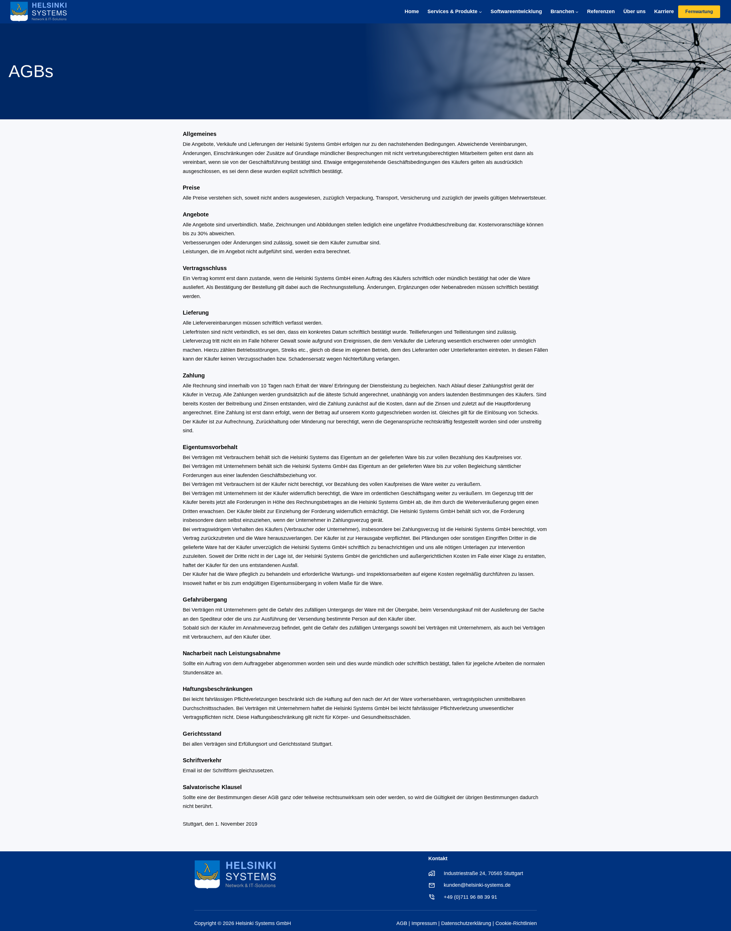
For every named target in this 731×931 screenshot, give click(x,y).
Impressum (424, 923)
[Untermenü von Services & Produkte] (480, 11)
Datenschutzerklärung (466, 923)
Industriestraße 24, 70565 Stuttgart (483, 873)
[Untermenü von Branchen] (577, 11)
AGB (401, 923)
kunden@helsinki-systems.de (477, 885)
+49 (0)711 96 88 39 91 (470, 897)
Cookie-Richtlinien (516, 923)
